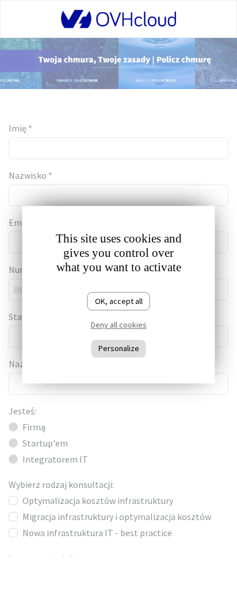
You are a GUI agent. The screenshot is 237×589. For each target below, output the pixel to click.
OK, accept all (119, 301)
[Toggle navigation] (29, 19)
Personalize (118, 348)
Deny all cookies (119, 325)
